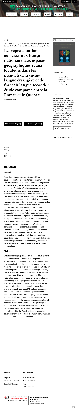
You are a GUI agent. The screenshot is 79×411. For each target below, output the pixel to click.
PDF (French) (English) (13, 124)
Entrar (75, 1)
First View (36, 14)
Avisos (24, 14)
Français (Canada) (11, 380)
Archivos (58, 14)
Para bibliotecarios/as (29, 385)
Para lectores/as (29, 377)
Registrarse (66, 1)
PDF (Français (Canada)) (33, 124)
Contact (25, 400)
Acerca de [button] (10, 14)
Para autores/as (29, 380)
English (7, 377)
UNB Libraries (18, 400)
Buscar (70, 14)
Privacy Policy (40, 404)
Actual (47, 14)
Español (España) (11, 384)
